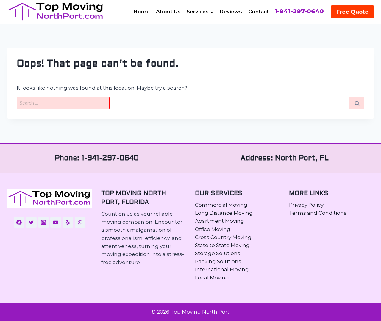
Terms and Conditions (317, 213)
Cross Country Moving (223, 237)
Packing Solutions (218, 261)
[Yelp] (68, 222)
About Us (168, 12)
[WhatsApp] (80, 222)
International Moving (222, 269)
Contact (258, 12)
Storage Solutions (217, 253)
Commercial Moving (221, 205)
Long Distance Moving (224, 213)
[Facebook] (19, 222)
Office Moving (212, 229)
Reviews (231, 12)
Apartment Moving (219, 221)
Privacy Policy (306, 205)
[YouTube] (55, 222)
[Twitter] (31, 222)
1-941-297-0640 (299, 11)
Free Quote (352, 12)
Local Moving (212, 278)
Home (141, 12)
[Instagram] (43, 222)
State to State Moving (222, 245)
